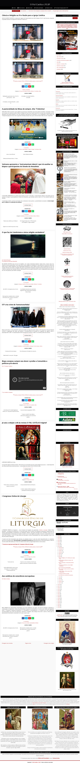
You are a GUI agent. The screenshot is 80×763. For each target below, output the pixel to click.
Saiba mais (29, 7)
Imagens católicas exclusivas (67, 466)
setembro (60, 552)
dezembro (61, 547)
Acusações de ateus (60, 58)
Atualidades (23, 215)
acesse (68, 704)
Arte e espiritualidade (60, 67)
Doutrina (20, 149)
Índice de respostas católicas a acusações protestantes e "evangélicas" (67, 83)
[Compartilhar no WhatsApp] (32, 86)
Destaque (20, 284)
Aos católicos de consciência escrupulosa (18, 576)
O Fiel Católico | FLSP (40, 4)
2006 (59, 601)
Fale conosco (22, 7)
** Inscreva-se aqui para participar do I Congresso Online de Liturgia (17, 544)
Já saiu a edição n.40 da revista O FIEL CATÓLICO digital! (24, 423)
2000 (59, 607)
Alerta (58, 62)
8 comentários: (26, 282)
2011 (59, 593)
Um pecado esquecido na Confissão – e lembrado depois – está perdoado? (70, 195)
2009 (59, 596)
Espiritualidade (24, 149)
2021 (59, 543)
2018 (59, 584)
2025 (59, 537)
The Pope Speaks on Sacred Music (63, 480)
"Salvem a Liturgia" (43, 530)
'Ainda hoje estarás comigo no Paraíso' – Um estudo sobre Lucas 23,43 (70, 202)
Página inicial (28, 643)
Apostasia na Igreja (60, 65)
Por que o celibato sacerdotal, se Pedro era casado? (69, 182)
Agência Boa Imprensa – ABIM (63, 486)
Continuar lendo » (28, 205)
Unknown (57, 99)
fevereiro (60, 581)
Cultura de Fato (61, 473)
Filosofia (28, 91)
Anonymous (58, 91)
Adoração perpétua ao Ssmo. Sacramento (67, 301)
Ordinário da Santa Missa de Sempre (67, 289)
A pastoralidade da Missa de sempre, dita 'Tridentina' (23, 109)
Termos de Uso (56, 758)
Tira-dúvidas (36, 91)
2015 (59, 589)
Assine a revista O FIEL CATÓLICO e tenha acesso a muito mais (27, 546)
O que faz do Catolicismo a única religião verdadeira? (23, 232)
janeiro (60, 582)
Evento (34, 556)
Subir (77, 761)
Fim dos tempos (36, 346)
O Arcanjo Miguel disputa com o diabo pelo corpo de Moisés (70, 216)
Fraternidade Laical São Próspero (39, 702)
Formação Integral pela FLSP (61, 7)
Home (14, 7)
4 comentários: (26, 478)
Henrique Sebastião (59, 95)
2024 (59, 538)
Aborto (25, 404)
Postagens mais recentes (7, 643)
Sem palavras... (24, 10)
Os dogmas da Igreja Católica (69, 154)
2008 (59, 598)
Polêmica (37, 215)
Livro (33, 479)
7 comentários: (26, 147)
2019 (59, 546)
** (41, 546)
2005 (59, 602)
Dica (31, 479)
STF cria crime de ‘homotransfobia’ (16, 304)
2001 (59, 605)
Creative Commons (59, 615)
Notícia (34, 215)
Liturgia (29, 149)
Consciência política (25, 346)
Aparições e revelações (61, 63)
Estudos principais (39, 7)
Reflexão (32, 91)
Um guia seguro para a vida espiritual (60, 10)
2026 (59, 535)
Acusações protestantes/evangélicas (63, 60)
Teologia (32, 149)
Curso (26, 556)
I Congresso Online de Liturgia (14, 496)
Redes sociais (49, 7)
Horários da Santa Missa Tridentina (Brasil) (67, 288)
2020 (59, 544)
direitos (59, 614)
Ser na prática (31, 404)
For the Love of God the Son (62, 477)
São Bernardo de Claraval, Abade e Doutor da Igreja (66, 487)
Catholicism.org (61, 476)
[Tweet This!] (26, 86)
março (60, 579)
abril (60, 578)
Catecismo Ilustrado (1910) (67, 252)
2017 (59, 586)
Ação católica (59, 56)
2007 (59, 599)
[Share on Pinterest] (29, 86)
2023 (59, 540)
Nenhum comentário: (26, 89)
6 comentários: (26, 621)
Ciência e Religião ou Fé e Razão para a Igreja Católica (23, 15)
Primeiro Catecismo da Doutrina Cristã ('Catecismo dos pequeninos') (67, 254)
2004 (59, 604)
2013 (59, 592)
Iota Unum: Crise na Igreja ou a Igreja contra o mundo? (40, 10)
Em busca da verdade (23, 91)
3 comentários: (26, 344)
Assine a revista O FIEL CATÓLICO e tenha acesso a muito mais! (28, 81)
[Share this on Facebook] (23, 86)
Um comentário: (26, 403)
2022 (59, 541)
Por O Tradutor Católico (7, 366)
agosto (60, 553)
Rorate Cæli (60, 479)
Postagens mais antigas (49, 643)
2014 (59, 590)
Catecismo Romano (67, 248)
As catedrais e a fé (61, 474)
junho (60, 556)
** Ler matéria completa (7, 392)
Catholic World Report (62, 482)
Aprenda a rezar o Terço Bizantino (70, 167)
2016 (59, 587)
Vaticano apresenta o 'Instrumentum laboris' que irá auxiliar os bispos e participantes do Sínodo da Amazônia (27, 165)
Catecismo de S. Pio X (67, 250)
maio (60, 576)
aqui (34, 704)
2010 (59, 595)
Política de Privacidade (43, 758)
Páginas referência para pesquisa (67, 276)
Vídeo (40, 91)
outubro (60, 550)
